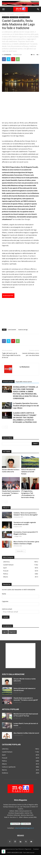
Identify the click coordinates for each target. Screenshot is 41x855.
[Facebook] (4, 59)
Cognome (5, 601)
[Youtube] (31, 842)
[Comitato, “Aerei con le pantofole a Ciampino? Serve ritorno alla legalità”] (7, 515)
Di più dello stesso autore (24, 382)
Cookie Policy (26, 823)
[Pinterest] (13, 59)
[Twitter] (9, 59)
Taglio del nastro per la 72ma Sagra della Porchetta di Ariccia (11, 355)
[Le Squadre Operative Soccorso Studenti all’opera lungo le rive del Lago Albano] (7, 405)
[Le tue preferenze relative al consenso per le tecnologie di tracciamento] (3, 851)
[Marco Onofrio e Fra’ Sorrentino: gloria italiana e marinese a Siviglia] (7, 544)
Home (3, 14)
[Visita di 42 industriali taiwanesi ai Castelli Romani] (30, 462)
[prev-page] (3, 427)
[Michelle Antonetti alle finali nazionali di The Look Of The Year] (7, 716)
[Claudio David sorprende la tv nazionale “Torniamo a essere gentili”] (11, 483)
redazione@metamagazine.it (24, 828)
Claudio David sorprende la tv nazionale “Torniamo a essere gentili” (11, 493)
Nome (4, 594)
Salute (4, 467)
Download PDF (8, 296)
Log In (5, 632)
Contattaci (36, 849)
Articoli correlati (8, 382)
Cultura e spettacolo (24, 17)
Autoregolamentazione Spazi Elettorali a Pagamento (16, 849)
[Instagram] (15, 842)
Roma (23, 488)
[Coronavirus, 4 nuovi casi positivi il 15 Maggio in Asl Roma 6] (7, 534)
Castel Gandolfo (20, 14)
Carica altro (20, 551)
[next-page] (6, 427)
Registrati (12, 632)
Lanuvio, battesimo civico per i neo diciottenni (30, 354)
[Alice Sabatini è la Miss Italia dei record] (7, 735)
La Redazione (7, 54)
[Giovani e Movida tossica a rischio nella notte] (11, 462)
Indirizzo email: (7, 609)
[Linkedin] (20, 842)
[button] (3, 9)
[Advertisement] (20, 106)
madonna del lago (23, 329)
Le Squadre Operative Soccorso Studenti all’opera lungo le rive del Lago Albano (26, 405)
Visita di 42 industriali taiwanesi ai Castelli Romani (28, 472)
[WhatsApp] (18, 59)
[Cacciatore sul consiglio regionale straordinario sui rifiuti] (7, 524)
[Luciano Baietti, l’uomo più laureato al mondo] (7, 725)
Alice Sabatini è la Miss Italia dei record (26, 733)
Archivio (24, 467)
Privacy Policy (16, 823)
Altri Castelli (10, 14)
